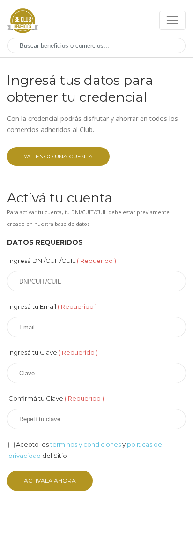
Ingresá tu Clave (53, 352)
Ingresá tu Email (52, 306)
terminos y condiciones (85, 444)
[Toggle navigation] (172, 20)
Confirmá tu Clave (56, 398)
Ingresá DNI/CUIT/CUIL (62, 260)
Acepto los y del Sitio (85, 450)
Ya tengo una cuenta (58, 156)
